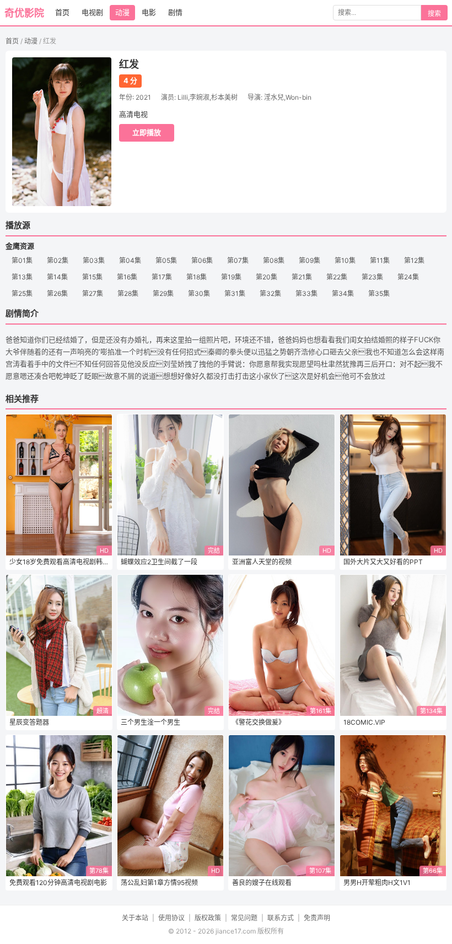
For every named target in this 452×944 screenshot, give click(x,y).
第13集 (22, 277)
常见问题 (244, 918)
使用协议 (171, 918)
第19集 (231, 277)
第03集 (94, 260)
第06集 (202, 260)
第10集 (345, 260)
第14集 (57, 277)
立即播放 (146, 132)
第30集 (199, 293)
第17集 (162, 277)
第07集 (238, 260)
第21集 (302, 277)
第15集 (92, 277)
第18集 (196, 277)
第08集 (273, 260)
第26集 (57, 293)
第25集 (22, 293)
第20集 (266, 277)
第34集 (343, 293)
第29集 (163, 293)
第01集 (22, 260)
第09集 (309, 260)
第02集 (57, 260)
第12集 (414, 260)
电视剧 (92, 12)
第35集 (379, 293)
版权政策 (208, 918)
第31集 (234, 293)
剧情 (175, 12)
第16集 (127, 277)
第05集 (166, 260)
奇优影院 (24, 13)
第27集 (92, 293)
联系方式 (280, 918)
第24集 (408, 277)
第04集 (130, 260)
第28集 (127, 293)
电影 (149, 12)
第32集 (270, 293)
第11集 (380, 260)
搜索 (434, 14)
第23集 (372, 277)
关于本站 (135, 918)
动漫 (122, 12)
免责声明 (317, 918)
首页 (62, 12)
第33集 (306, 293)
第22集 (336, 277)
